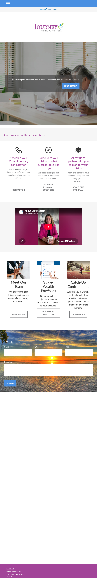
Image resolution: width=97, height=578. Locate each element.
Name (6, 346)
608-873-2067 (17, 572)
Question (8, 362)
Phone (67, 346)
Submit (10, 383)
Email (37, 346)
